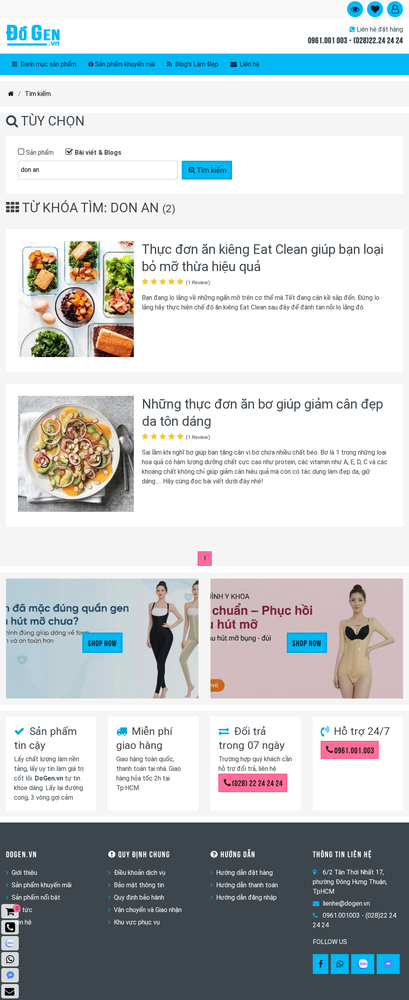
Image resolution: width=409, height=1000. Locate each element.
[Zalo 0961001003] (362, 964)
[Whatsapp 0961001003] (340, 964)
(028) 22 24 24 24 (257, 782)
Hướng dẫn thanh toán (247, 885)
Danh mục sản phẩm (47, 64)
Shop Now (102, 642)
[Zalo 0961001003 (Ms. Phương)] (10, 943)
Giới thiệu (24, 872)
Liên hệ (249, 64)
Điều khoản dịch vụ (139, 872)
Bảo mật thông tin (139, 885)
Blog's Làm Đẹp (195, 64)
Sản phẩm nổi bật (36, 897)
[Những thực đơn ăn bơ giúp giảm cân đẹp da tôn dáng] (76, 455)
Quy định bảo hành (139, 897)
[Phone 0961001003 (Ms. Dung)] (10, 927)
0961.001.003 (354, 750)
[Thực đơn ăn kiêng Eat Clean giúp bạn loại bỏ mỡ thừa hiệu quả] (76, 300)
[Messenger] (388, 964)
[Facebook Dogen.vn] (320, 964)
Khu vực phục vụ (137, 922)
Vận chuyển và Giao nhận (148, 910)
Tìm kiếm (38, 94)
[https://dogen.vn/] (11, 94)
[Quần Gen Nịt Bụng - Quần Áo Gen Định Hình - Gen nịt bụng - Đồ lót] (33, 36)
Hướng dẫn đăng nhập (246, 897)
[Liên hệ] (10, 991)
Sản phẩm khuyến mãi (125, 64)
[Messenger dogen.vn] (10, 975)
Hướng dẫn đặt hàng (244, 872)
